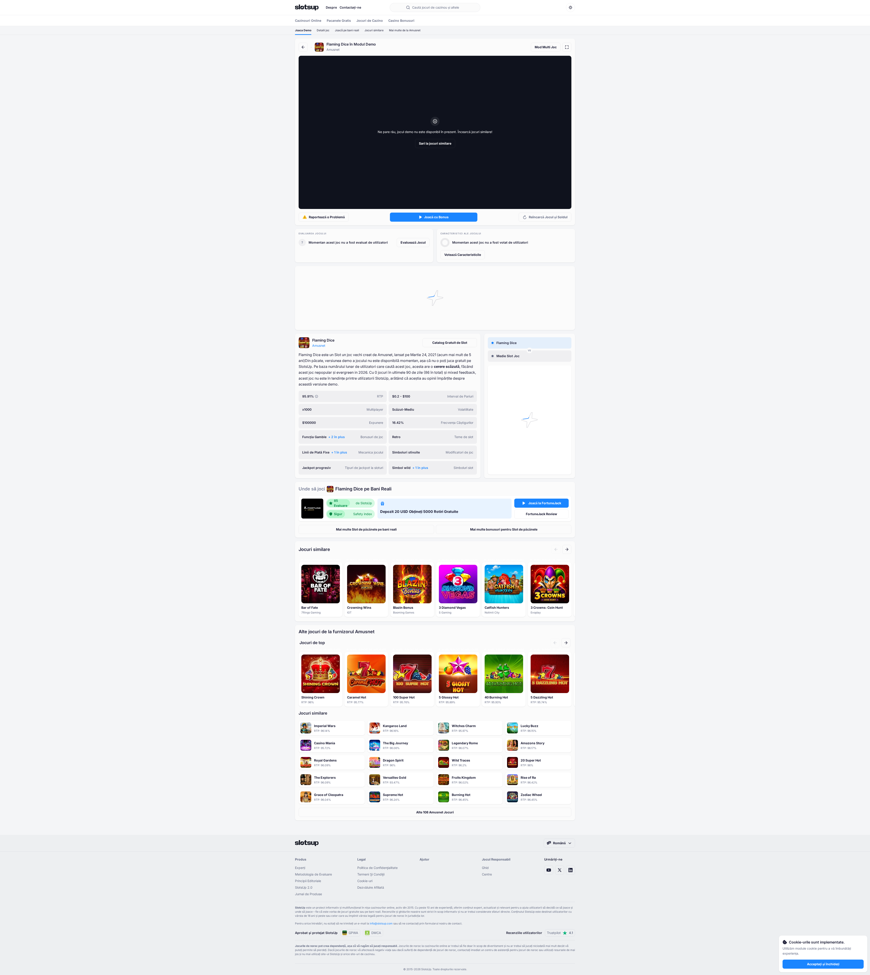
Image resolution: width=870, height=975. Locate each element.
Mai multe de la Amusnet (404, 30)
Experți (300, 868)
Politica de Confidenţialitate (377, 868)
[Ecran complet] (566, 47)
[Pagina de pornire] (307, 7)
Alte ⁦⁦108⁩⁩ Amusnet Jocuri (435, 812)
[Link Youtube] (548, 870)
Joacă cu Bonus (436, 217)
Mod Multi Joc (546, 47)
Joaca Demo (303, 30)
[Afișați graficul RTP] (316, 396)
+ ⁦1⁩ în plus (339, 452)
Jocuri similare (374, 30)
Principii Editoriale (308, 881)
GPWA (353, 933)
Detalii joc (323, 30)
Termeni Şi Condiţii (370, 874)
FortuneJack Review (541, 514)
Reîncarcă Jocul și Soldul (548, 217)
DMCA (376, 933)
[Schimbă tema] (570, 7)
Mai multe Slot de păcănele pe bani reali (366, 529)
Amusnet (318, 345)
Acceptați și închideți (823, 964)
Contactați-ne (350, 7)
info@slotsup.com (381, 923)
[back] (303, 47)
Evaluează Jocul (413, 242)
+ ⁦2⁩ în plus (336, 437)
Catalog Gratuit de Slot (449, 342)
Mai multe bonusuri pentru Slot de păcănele (503, 529)
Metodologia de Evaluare (313, 874)
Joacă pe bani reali (347, 30)
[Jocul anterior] (556, 549)
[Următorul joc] (566, 549)
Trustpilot (560, 933)
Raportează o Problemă (327, 217)
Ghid (485, 868)
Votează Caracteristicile (462, 255)
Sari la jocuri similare (435, 143)
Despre (331, 7)
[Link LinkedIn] (570, 870)
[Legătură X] (559, 870)
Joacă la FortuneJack (544, 503)
